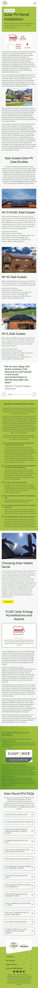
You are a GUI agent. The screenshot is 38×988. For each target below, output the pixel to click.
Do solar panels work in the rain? (16, 841)
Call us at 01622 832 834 (14, 968)
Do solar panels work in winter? (18, 822)
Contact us (10, 956)
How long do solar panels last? (17, 859)
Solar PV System (25, 281)
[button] (4, 394)
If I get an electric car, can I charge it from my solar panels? (16, 931)
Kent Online (31, 718)
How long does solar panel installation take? (16, 895)
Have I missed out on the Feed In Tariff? (17, 904)
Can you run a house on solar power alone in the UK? (17, 850)
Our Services (10, 960)
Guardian (25, 715)
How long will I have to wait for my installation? (18, 886)
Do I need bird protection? (16, 922)
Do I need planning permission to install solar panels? (18, 867)
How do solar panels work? (16, 814)
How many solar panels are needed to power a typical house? (16, 831)
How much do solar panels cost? (16, 876)
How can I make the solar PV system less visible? (17, 913)
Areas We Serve (11, 964)
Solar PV (24, 338)
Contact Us (8, 602)
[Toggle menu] (35, 3)
